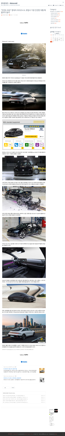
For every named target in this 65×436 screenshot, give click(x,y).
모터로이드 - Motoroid (9, 3)
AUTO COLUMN (55, 19)
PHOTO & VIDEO (55, 21)
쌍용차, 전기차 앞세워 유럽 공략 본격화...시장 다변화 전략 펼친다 (13, 395)
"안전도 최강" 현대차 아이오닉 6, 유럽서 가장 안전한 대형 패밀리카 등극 (23, 11)
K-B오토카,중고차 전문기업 (10, 368)
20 (59, 39)
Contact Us (56, 5)
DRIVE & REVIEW (55, 14)
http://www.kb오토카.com (9, 366)
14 (61, 38)
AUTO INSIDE (55, 16)
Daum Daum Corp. (29, 434)
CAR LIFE (53, 18)
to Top (63, 434)
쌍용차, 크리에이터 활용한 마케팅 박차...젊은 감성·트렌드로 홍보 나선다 (14, 400)
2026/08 (57, 33)
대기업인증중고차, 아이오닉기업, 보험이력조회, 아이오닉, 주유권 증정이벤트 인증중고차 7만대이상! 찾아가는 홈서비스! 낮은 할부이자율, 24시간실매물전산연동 (20, 371)
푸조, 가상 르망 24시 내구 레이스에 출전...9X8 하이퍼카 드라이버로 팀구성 (15, 402)
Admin (62, 5)
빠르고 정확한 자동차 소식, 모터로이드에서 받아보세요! (51, 419)
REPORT (53, 23)
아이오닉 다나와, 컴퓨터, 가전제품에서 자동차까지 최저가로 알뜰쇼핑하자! (20, 379)
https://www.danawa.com (9, 376)
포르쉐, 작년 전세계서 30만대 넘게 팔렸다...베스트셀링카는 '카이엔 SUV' (14, 397)
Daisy (56, 434)
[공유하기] (7, 388)
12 (57, 38)
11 (55, 38)
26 (57, 40)
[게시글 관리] (8, 388)
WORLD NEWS (6, 393)
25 (55, 40)
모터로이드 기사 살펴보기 (56, 11)
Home (50, 5)
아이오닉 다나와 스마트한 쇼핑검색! (12, 378)
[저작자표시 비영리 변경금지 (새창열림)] (17, 387)
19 (57, 39)
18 (55, 39)
